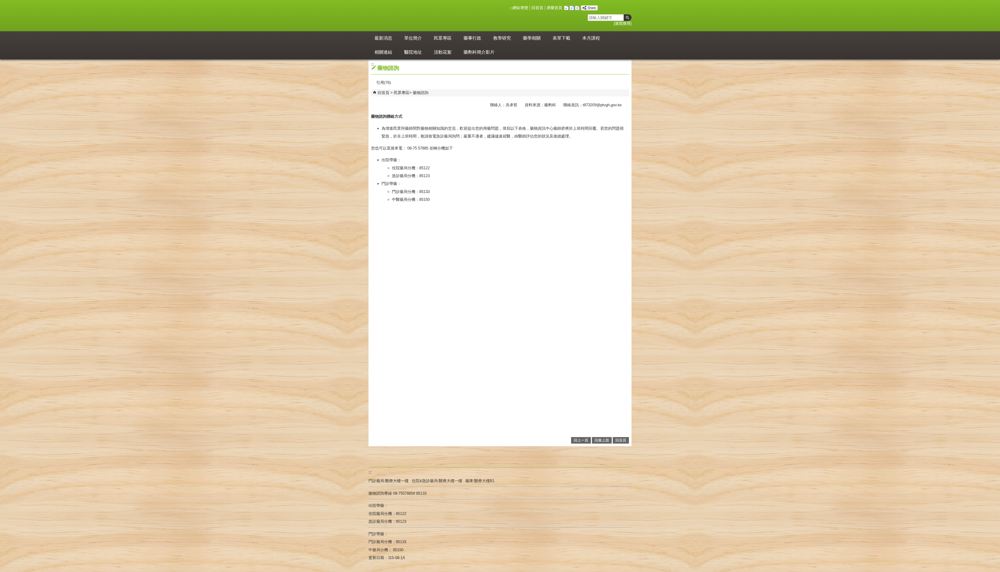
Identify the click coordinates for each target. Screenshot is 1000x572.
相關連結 (383, 52)
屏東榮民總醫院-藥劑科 (416, 15)
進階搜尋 (622, 23)
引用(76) (383, 82)
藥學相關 (532, 38)
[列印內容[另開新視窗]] (373, 82)
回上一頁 (581, 440)
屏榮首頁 (554, 7)
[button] (628, 17)
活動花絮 (443, 52)
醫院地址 (413, 52)
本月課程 (591, 38)
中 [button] (571, 7)
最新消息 (383, 38)
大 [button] (577, 8)
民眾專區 (443, 38)
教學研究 (502, 38)
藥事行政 (472, 38)
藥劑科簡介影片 (479, 52)
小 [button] (566, 8)
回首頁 (537, 7)
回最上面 (602, 440)
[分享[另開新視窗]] (589, 7)
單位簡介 (413, 38)
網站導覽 (520, 7)
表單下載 (561, 38)
